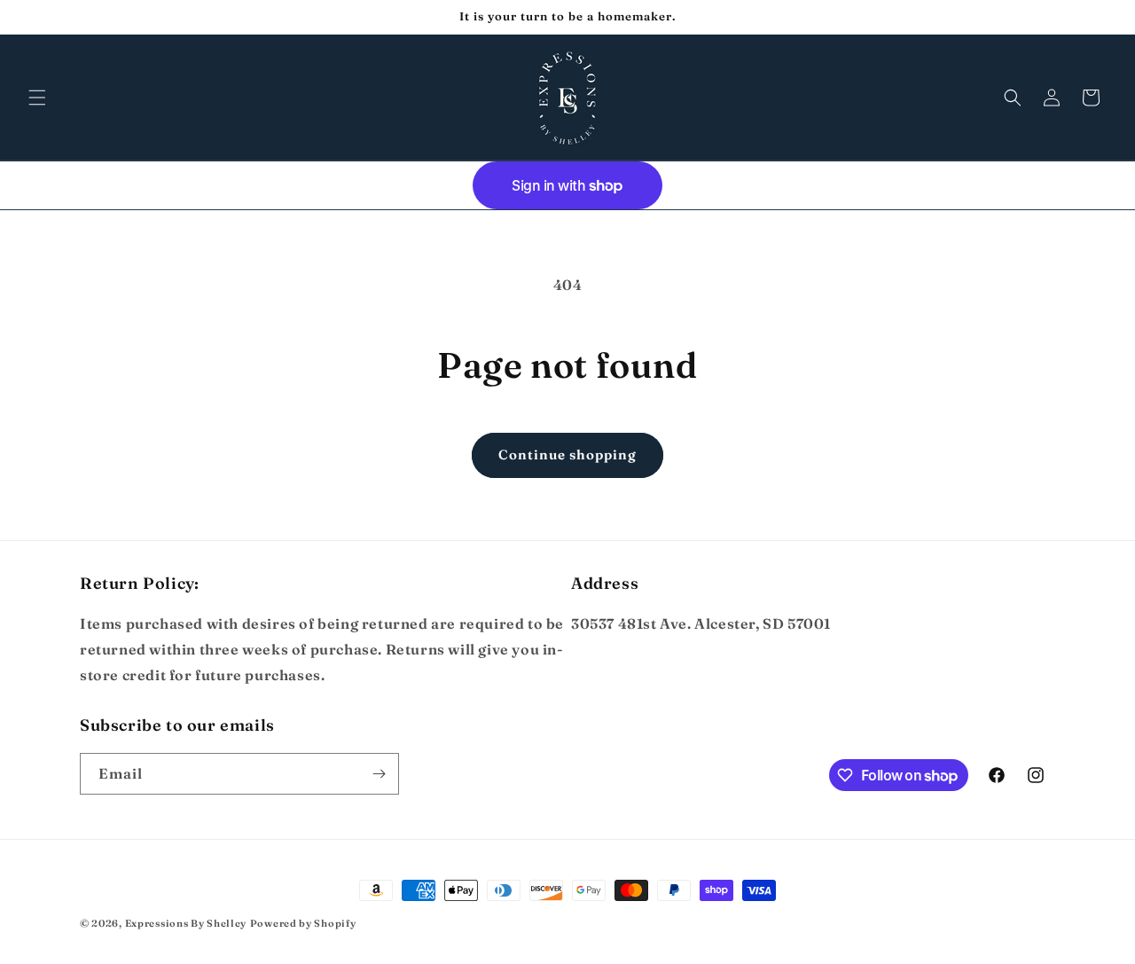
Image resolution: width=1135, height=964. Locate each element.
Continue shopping (567, 454)
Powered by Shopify (303, 923)
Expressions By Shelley (186, 923)
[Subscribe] (378, 774)
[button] (37, 97)
